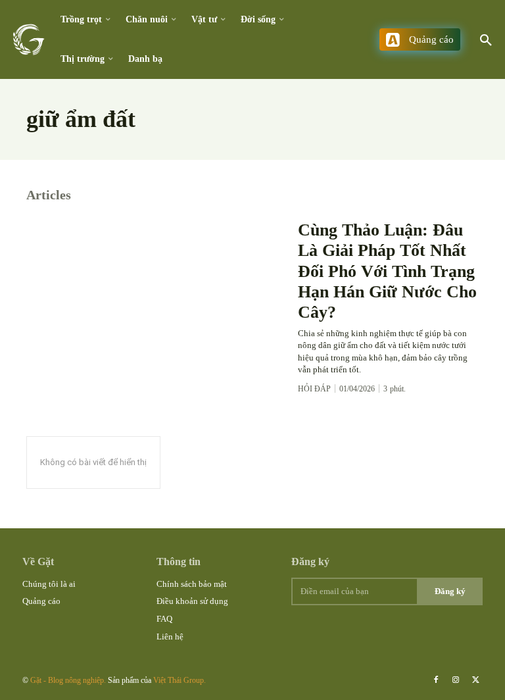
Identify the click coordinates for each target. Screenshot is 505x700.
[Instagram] (455, 680)
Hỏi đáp (314, 389)
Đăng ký (450, 591)
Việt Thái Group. (179, 680)
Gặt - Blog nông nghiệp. (69, 680)
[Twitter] (476, 680)
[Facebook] (436, 680)
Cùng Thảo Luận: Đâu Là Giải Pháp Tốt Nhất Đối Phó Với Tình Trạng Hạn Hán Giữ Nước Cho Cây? (387, 271)
